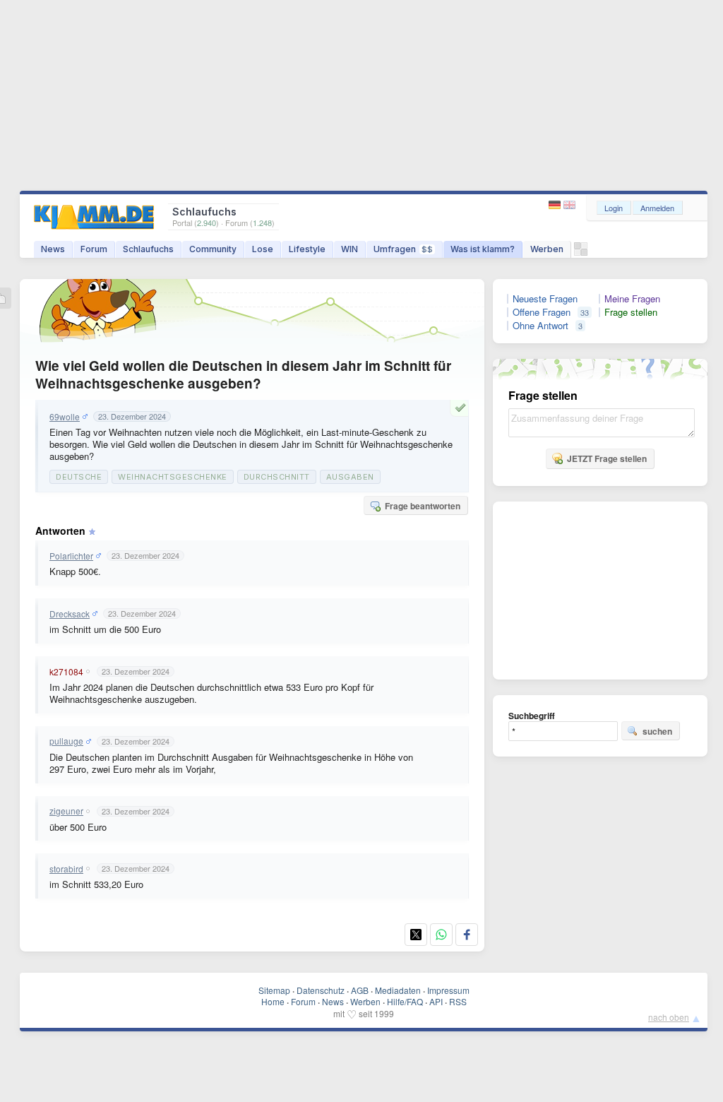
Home (273, 1001)
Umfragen (403, 249)
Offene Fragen (541, 312)
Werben (546, 249)
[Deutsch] (556, 205)
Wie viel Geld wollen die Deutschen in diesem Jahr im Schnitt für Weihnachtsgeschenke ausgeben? (243, 374)
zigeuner (66, 811)
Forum (93, 249)
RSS (458, 1001)
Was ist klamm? (482, 249)
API (436, 1001)
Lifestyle (307, 249)
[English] (569, 205)
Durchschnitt (277, 477)
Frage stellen (630, 312)
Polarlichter (71, 556)
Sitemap (274, 990)
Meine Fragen (632, 298)
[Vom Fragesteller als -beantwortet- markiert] (462, 407)
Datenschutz (321, 990)
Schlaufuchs (148, 249)
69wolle (64, 417)
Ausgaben (350, 477)
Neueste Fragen (545, 298)
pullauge (66, 741)
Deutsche (79, 477)
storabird (66, 869)
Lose (262, 249)
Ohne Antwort (540, 325)
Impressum (448, 990)
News (53, 249)
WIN (349, 249)
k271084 (66, 672)
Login (613, 207)
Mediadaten (398, 990)
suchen (657, 731)
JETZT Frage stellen (607, 458)
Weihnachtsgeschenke (172, 477)
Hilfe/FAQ (405, 1001)
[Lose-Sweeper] (580, 252)
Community (213, 249)
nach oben (668, 1017)
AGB (360, 990)
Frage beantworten (422, 505)
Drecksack (69, 614)
